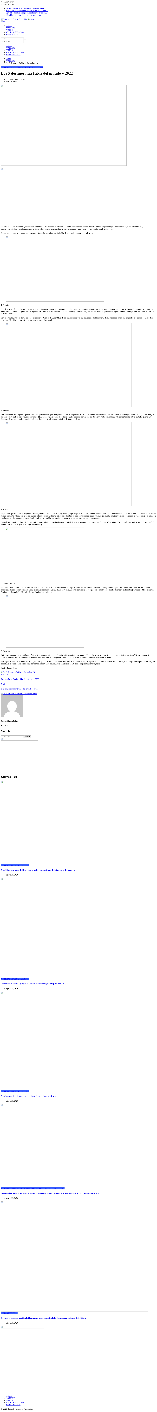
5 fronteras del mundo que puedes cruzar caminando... (27, 11)
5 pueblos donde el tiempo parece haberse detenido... (26, 13)
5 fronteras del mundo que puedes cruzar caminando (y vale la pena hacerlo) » (33, 984)
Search (27, 737)
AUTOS (9, 30)
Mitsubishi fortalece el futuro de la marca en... (23, 15)
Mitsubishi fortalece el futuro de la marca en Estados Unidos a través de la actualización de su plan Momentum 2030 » (50, 1193)
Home (8, 59)
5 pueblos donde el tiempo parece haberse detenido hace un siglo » (28, 1096)
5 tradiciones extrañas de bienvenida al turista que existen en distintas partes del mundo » (38, 870)
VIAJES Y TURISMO (15, 32)
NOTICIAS (10, 28)
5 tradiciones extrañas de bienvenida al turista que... (26, 8)
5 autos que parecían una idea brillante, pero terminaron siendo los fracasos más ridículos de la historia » (44, 1318)
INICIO (9, 26)
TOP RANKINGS (13, 34)
